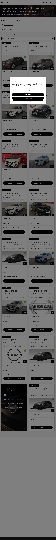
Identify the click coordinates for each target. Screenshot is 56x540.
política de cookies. (32, 90)
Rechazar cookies (28, 98)
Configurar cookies (28, 101)
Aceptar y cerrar (28, 94)
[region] (28, 90)
